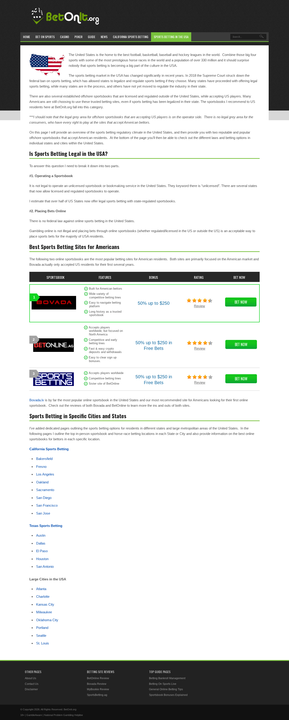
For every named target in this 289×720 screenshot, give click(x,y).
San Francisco (47, 505)
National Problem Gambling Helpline (63, 715)
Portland (42, 628)
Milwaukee (44, 612)
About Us (30, 678)
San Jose (43, 513)
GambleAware (34, 715)
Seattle (41, 635)
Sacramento (45, 490)
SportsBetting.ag (97, 695)
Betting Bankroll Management (167, 678)
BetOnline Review (98, 678)
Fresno (41, 466)
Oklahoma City (47, 620)
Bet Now (241, 302)
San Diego (43, 498)
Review (199, 306)
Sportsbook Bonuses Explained (168, 695)
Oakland (42, 482)
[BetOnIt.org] (65, 26)
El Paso (42, 551)
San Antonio (45, 566)
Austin (40, 535)
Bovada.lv (36, 400)
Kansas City (45, 604)
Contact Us (31, 683)
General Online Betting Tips (166, 689)
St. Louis (42, 643)
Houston (42, 559)
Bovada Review (96, 683)
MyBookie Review (98, 689)
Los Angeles (45, 474)
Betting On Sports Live (162, 683)
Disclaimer (31, 689)
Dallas (40, 543)
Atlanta (41, 589)
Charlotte (42, 596)
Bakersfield (44, 459)
